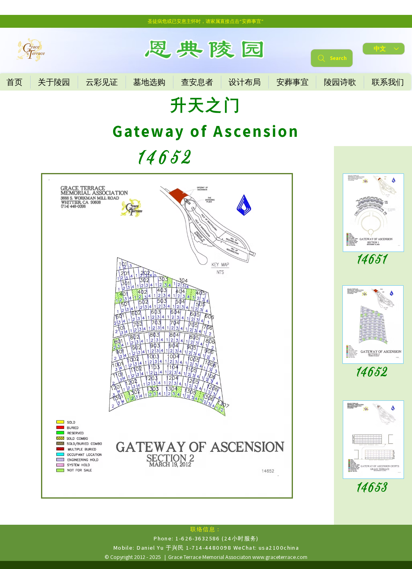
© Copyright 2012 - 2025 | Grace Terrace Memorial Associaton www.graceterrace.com (206, 557)
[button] (206, 565)
